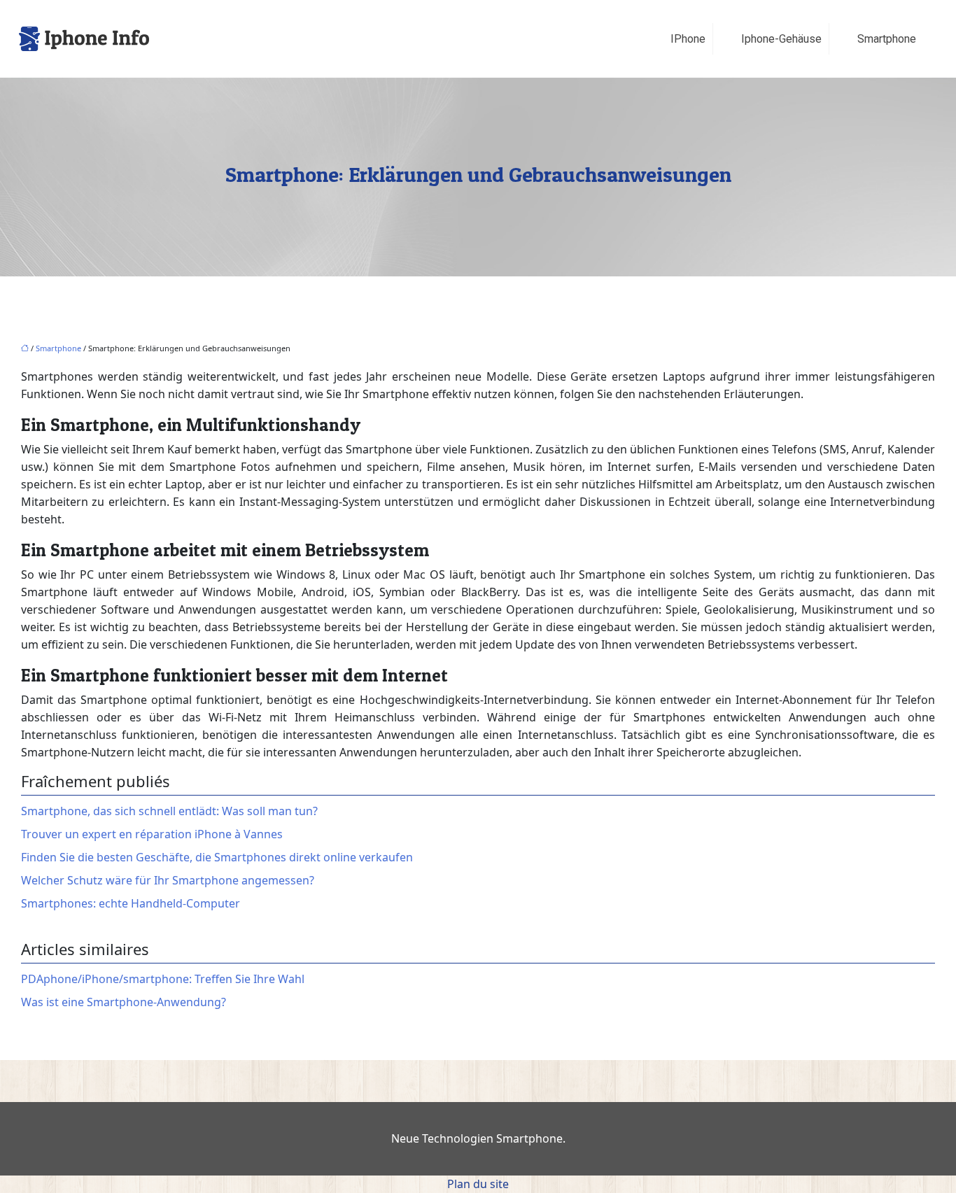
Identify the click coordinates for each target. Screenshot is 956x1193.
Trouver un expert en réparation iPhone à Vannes (152, 834)
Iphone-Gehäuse (781, 38)
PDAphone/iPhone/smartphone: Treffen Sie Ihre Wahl (162, 979)
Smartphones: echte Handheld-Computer (130, 903)
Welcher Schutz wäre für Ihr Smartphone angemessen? (167, 880)
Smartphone (886, 38)
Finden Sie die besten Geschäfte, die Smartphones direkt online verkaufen (217, 857)
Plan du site (478, 1184)
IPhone (687, 38)
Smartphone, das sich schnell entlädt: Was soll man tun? (169, 811)
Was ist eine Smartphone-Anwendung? (123, 1002)
